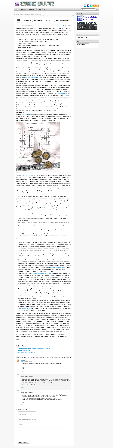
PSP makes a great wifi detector (59, 285)
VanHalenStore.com (63, 93)
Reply (22, 371)
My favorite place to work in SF (26, 352)
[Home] (17, 9)
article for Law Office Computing (58, 267)
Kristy (26, 198)
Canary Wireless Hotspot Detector (44, 273)
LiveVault (42, 256)
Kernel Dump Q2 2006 (24, 350)
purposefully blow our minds (31, 77)
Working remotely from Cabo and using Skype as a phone (28, 14)
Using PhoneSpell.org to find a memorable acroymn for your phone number (56, 15)
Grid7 (43, 208)
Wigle (29, 285)
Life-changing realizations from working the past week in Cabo (45, 21)
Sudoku (27, 114)
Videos (39, 9)
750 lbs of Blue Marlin (27, 175)
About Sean (23, 9)
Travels (23, 25)
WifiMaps (22, 285)
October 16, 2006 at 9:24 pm (27, 392)
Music (45, 9)
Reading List (32, 9)
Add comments (67, 25)
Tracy (58, 198)
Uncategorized (28, 25)
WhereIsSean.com (27, 308)
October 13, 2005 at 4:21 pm (27, 361)
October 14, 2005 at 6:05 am (27, 376)
